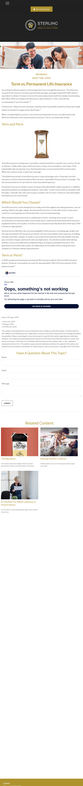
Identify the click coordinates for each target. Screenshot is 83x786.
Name (4, 357)
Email (4, 370)
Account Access (43, 9)
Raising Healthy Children (53, 458)
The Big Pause (8, 458)
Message (5, 383)
